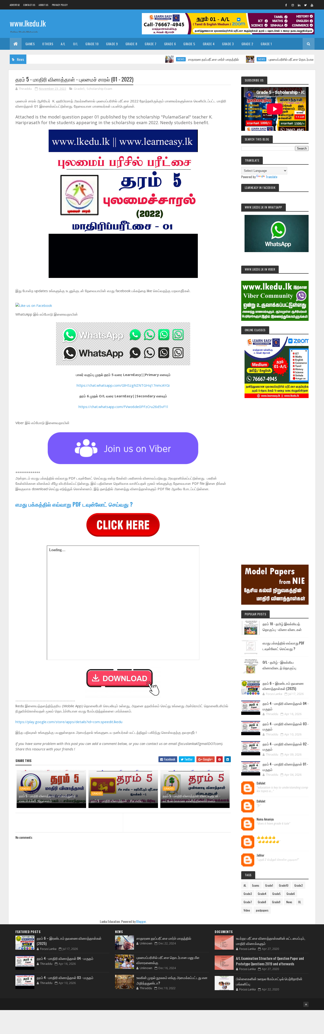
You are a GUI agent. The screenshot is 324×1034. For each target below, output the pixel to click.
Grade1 (269, 885)
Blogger (141, 921)
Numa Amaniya (265, 819)
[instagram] (292, 5)
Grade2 (298, 885)
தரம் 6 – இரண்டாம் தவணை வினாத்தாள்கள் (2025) (283, 685)
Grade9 (276, 902)
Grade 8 (131, 43)
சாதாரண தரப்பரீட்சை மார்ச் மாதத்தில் (191, 59)
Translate (271, 176)
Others (47, 43)
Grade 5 (189, 43)
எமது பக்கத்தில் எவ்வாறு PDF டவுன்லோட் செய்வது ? (74, 504)
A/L (63, 43)
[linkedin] (299, 5)
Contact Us (29, 5)
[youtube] (312, 5)
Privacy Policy (60, 5)
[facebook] (286, 5)
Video (247, 910)
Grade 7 (151, 43)
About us (43, 5)
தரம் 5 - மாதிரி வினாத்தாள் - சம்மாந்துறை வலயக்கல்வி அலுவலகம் (47, 798)
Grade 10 (91, 43)
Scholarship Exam (99, 88)
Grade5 (79, 88)
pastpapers (262, 910)
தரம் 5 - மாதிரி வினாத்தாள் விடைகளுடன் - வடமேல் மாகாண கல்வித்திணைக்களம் (191, 798)
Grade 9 (112, 43)
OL (299, 902)
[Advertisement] (275, 475)
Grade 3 (228, 43)
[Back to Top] (306, 1004)
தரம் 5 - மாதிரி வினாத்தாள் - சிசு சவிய (117, 800)
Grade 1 (266, 43)
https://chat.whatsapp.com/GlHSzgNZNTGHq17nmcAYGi (123, 385)
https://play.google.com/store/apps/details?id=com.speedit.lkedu (68, 721)
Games (30, 43)
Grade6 (291, 894)
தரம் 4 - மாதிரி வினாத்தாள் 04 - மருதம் (65, 958)
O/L (75, 43)
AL (245, 885)
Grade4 (262, 894)
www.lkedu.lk (28, 23)
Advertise (15, 5)
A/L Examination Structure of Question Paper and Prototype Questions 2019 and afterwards (270, 961)
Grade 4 (209, 43)
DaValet (261, 783)
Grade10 (283, 885)
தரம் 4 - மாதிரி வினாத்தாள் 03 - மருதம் (65, 977)
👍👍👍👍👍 (266, 837)
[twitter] (305, 5)
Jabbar (260, 855)
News (159, 59)
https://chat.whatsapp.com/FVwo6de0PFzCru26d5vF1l (123, 406)
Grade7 (248, 902)
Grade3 (248, 894)
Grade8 (262, 902)
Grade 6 (170, 43)
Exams (255, 885)
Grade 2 (247, 43)
